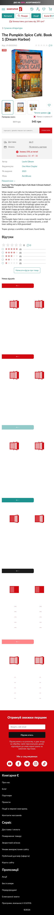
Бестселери (8, 883)
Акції (4, 876)
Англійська (26, 176)
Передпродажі (9, 890)
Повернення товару (11, 836)
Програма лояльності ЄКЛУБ (16, 903)
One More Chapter (29, 166)
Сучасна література (13, 28)
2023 (24, 171)
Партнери (7, 795)
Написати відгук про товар (27, 270)
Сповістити (46, 130)
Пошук (24, 16)
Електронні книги (10, 896)
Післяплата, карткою (38, 147)
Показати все (8, 181)
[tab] (27, 237)
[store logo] (16, 9)
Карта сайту (8, 862)
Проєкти (6, 802)
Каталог (8, 16)
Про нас (6, 782)
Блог (4, 789)
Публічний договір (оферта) (15, 856)
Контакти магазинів (12, 815)
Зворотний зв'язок (11, 842)
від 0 (31, 142)
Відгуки (8, 237)
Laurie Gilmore (28, 161)
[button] (8, 107)
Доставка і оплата (11, 829)
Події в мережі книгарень (15, 808)
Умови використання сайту (15, 849)
